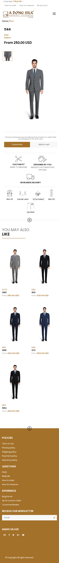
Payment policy (9, 456)
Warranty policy (9, 460)
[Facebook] (9, 535)
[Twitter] (13, 535)
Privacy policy (8, 448)
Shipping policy (9, 452)
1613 (33, 292)
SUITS (4, 289)
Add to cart (44, 144)
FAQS (4, 472)
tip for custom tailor (11, 500)
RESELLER (6, 476)
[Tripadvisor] (4, 535)
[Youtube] (23, 535)
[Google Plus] (18, 535)
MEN (33, 289)
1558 (4, 350)
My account (42, 5)
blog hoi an (7, 496)
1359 (4, 292)
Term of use (8, 444)
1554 (4, 408)
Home (5, 21)
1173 (33, 350)
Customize (17, 144)
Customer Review (10, 505)
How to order (10, 5)
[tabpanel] (34, 89)
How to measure (26, 5)
